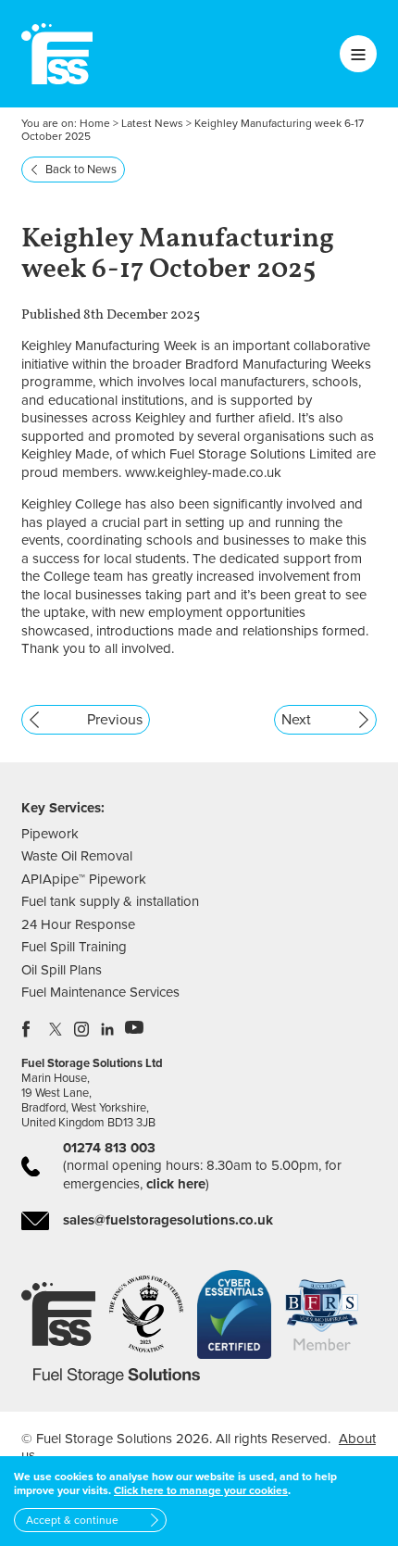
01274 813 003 (109, 1147)
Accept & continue (72, 1520)
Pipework (50, 833)
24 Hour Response (78, 924)
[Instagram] (82, 1029)
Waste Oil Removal (76, 856)
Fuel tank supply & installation (110, 901)
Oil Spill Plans (61, 970)
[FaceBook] (30, 1029)
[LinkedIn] (108, 1029)
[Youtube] (134, 1029)
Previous (115, 719)
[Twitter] (56, 1029)
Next (296, 719)
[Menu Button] (358, 53)
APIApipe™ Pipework (83, 879)
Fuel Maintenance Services (100, 992)
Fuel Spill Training (74, 946)
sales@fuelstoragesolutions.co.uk (168, 1220)
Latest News (152, 123)
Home (95, 123)
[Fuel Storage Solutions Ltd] (57, 53)
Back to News (81, 169)
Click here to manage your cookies (201, 1490)
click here (175, 1183)
